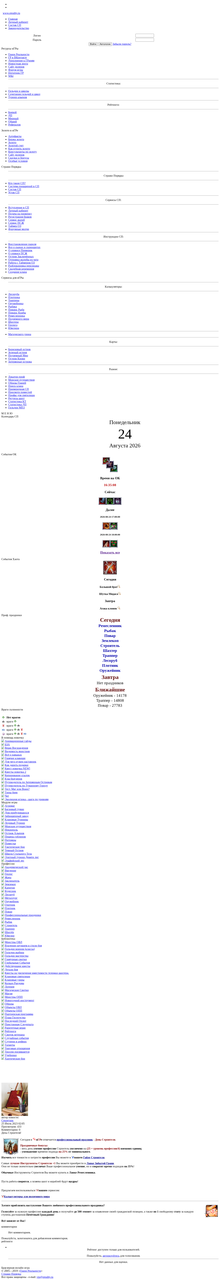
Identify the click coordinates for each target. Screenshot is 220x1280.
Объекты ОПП (13, 1010)
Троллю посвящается (17, 1051)
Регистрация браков (20, 216)
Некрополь (11, 829)
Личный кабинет (18, 22)
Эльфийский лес (14, 860)
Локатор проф (16, 376)
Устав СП (13, 192)
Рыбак (8, 921)
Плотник (10, 908)
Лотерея (9, 986)
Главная (13, 18)
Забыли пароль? (122, 43)
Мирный (13, 118)
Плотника (14, 297)
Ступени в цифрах (16, 1041)
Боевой (12, 112)
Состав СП (14, 25)
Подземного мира (18, 318)
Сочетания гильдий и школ (24, 94)
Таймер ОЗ (14, 226)
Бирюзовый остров (19, 349)
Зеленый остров (17, 352)
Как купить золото (19, 148)
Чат (7, 795)
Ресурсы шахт (16, 398)
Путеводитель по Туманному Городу (26, 785)
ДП (10, 115)
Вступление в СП (18, 207)
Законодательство (18, 28)
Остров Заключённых (21, 256)
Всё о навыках (13, 754)
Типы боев (11, 792)
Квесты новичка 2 (15, 771)
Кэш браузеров (13, 778)
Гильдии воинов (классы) (20, 949)
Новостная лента (18, 63)
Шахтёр (9, 932)
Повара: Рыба (16, 309)
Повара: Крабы (17, 312)
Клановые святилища (17, 976)
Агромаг (10, 805)
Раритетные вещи (15, 1027)
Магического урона (19, 334)
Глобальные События (17, 962)
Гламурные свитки (16, 959)
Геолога (12, 325)
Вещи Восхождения (16, 747)
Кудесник (10, 891)
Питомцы (10, 840)
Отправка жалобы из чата (23, 259)
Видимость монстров (17, 751)
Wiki (10, 76)
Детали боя (11, 969)
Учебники (11, 1055)
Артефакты (14, 136)
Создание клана (17, 271)
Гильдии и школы (18, 91)
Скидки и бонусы (18, 157)
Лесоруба (13, 294)
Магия (8, 993)
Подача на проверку (20, 213)
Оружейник (12, 901)
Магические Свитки (17, 990)
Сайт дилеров (16, 66)
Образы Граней (17, 382)
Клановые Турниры (16, 819)
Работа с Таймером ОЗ (21, 262)
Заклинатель (12, 880)
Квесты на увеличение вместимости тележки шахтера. (37, 973)
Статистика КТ (17, 401)
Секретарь (7, 1120)
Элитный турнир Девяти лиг (22, 857)
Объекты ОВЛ (13, 1007)
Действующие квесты (17, 966)
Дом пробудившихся (17, 812)
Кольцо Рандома (14, 983)
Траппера (13, 300)
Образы (9, 1003)
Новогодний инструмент (19, 1000)
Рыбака (12, 306)
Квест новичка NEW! (17, 768)
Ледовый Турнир (15, 822)
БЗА (7, 744)
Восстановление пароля (22, 244)
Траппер (10, 928)
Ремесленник (12, 918)
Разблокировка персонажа (23, 265)
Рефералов (14, 124)
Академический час (16, 867)
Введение (10, 870)
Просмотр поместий (20, 392)
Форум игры (15, 69)
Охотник (10, 904)
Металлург (11, 897)
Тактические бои (15, 846)
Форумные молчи (18, 229)
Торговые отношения (17, 1048)
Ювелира (13, 328)
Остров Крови (16, 358)
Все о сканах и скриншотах (24, 247)
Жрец (8, 877)
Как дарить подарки (16, 765)
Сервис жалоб (16, 219)
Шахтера (13, 321)
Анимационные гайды (18, 741)
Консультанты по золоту (22, 151)
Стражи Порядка (11, 1273)
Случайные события (17, 1038)
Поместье (10, 843)
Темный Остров (14, 850)
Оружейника (15, 303)
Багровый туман (14, 809)
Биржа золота (16, 139)
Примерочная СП (18, 389)
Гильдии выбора (14, 952)
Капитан (10, 887)
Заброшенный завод (16, 816)
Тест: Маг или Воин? (17, 789)
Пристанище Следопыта (19, 1024)
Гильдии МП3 (16, 407)
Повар (8, 911)
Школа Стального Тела (18, 853)
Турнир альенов (17, 97)
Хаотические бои (15, 1058)
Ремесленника (16, 315)
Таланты (10, 1044)
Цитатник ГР (16, 72)
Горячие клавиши (15, 758)
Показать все (110, 552)
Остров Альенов (14, 833)
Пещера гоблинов (15, 836)
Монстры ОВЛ (13, 942)
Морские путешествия (21, 379)
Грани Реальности (18, 54)
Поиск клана (15, 386)
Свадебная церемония (21, 268)
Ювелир (9, 935)
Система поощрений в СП (23, 186)
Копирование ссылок (17, 775)
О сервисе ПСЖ (17, 253)
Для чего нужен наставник (20, 761)
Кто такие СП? (17, 183)
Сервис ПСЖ (16, 222)
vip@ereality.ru (45, 1277)
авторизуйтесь (111, 1255)
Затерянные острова (20, 361)
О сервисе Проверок (20, 250)
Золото (12, 142)
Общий (12, 121)
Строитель (11, 925)
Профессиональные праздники (23, 915)
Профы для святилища (21, 395)
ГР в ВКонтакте (17, 57)
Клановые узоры (14, 979)
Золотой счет (16, 145)
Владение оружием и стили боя (23, 945)
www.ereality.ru (11, 13)
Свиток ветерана (15, 1034)
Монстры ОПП (14, 996)
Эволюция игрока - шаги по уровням (26, 799)
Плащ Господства (15, 1017)
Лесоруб (10, 894)
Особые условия (18, 160)
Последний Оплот (15, 1020)
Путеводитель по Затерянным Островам (28, 782)
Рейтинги (10, 1031)
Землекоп (10, 884)
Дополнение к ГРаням (21, 60)
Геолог (9, 874)
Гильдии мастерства (16, 955)
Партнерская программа (19, 1014)
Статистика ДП (17, 404)
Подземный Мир (18, 355)
